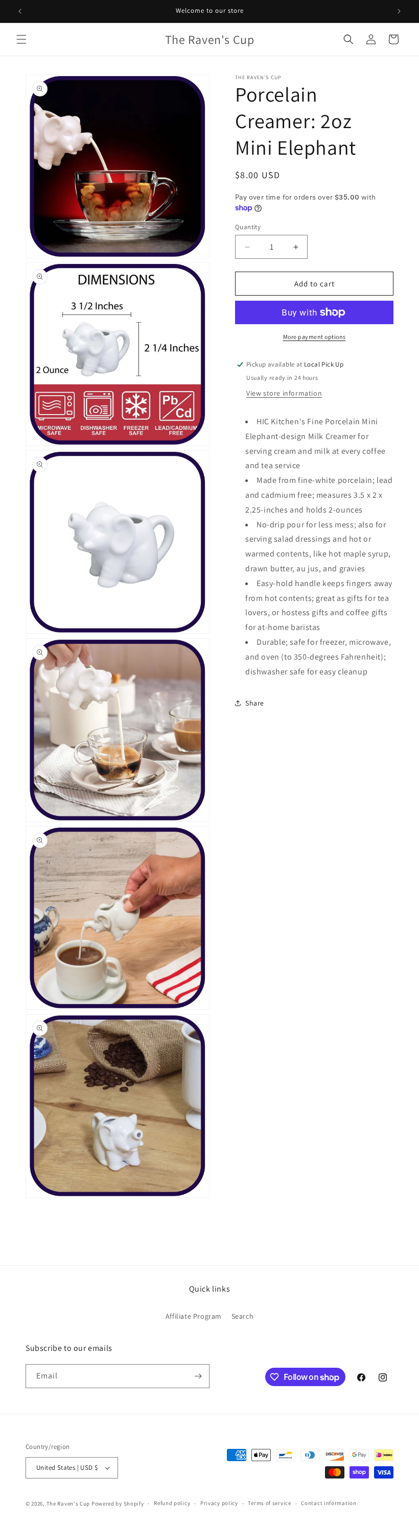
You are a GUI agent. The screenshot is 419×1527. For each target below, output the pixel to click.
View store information (284, 393)
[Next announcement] (399, 11)
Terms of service (269, 1503)
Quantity (248, 227)
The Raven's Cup (68, 1503)
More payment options (314, 337)
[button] (21, 39)
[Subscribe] (198, 1376)
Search (242, 1316)
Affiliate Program (194, 1316)
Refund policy (172, 1503)
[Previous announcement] (20, 11)
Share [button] (254, 703)
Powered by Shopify (117, 1503)
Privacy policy (219, 1503)
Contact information (328, 1503)
